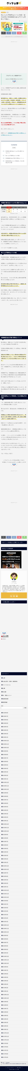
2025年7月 (5, 758)
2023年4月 (5, 852)
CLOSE (14, 147)
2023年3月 (5, 855)
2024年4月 (5, 810)
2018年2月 (5, 1026)
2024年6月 (5, 803)
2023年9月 (5, 834)
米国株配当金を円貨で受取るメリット (15, 158)
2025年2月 (5, 775)
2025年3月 (5, 771)
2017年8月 (5, 1046)
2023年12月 (6, 824)
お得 (4, 678)
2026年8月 (5, 712)
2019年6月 (5, 973)
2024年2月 (5, 817)
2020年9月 (5, 935)
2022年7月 (5, 872)
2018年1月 (5, 1029)
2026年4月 (5, 726)
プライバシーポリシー (10, 1067)
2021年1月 (5, 921)
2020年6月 (5, 946)
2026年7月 (5, 716)
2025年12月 (6, 740)
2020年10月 (6, 932)
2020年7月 (5, 942)
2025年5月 (5, 765)
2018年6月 (5, 1012)
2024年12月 (6, 782)
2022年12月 (6, 866)
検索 (2, 705)
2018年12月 (6, 994)
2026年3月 (5, 730)
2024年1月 (5, 820)
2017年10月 (6, 1039)
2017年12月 (6, 1033)
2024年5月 (5, 806)
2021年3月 (5, 914)
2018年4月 (5, 1019)
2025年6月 (5, 761)
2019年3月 (5, 984)
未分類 (4, 691)
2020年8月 (5, 939)
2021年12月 (6, 890)
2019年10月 (6, 963)
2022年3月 (5, 879)
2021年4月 (5, 911)
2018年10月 (6, 998)
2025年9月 (5, 751)
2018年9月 (5, 1001)
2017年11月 (6, 1036)
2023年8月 (5, 838)
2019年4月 (5, 980)
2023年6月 (5, 845)
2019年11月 (6, 959)
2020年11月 (6, 928)
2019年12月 (6, 956)
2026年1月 (5, 737)
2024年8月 (5, 796)
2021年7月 (5, 904)
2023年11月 (6, 827)
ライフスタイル (7, 684)
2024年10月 (6, 789)
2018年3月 (5, 1022)
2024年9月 (5, 792)
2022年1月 (5, 886)
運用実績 (5, 702)
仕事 (4, 688)
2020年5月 (5, 949)
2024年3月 (5, 813)
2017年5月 (5, 1057)
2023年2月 (5, 858)
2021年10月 (6, 897)
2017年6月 (5, 1053)
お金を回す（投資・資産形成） (10, 681)
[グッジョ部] (14, 5)
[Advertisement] (14, 57)
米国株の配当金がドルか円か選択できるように (15, 152)
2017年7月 (5, 1050)
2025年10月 (6, 747)
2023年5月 (5, 848)
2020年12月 (6, 925)
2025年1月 (5, 779)
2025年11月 (6, 744)
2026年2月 (5, 733)
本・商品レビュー (7, 695)
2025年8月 (5, 754)
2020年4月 (5, 952)
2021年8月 (5, 900)
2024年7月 (5, 799)
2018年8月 (5, 1005)
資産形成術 (3, 12)
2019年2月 (5, 987)
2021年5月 (5, 907)
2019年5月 (5, 977)
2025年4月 (5, 768)
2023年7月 (5, 841)
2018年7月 (5, 1008)
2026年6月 (5, 719)
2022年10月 (6, 869)
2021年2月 (5, 918)
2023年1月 (5, 862)
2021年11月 (6, 893)
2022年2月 (5, 883)
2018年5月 (5, 1015)
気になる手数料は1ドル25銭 (13, 155)
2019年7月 (5, 970)
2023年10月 (6, 831)
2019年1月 (5, 991)
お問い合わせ (19, 1067)
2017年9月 (5, 1043)
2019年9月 (5, 966)
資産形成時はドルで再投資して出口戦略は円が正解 (15, 161)
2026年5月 (5, 723)
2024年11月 (6, 785)
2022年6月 (5, 876)
